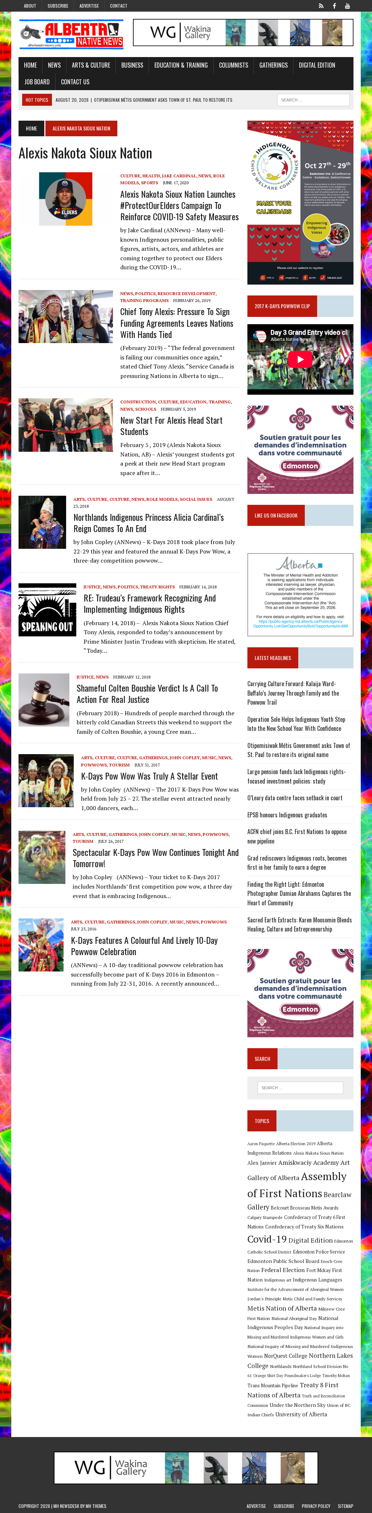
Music (209, 757)
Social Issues (196, 499)
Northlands (281, 1366)
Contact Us (75, 81)
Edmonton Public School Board (283, 1261)
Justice (92, 586)
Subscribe (58, 6)
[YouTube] (347, 5)
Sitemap (345, 1506)
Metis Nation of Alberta (282, 1308)
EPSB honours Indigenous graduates (287, 814)
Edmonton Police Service (319, 1252)
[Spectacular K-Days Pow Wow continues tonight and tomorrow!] (42, 879)
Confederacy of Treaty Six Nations (304, 1226)
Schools (145, 409)
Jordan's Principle (264, 1298)
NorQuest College (285, 1355)
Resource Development (186, 293)
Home (30, 65)
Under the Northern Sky (298, 1404)
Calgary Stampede (265, 1217)
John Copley (185, 757)
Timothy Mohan (336, 1375)
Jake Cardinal (179, 175)
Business (132, 65)
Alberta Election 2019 (295, 1143)
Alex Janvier (262, 1162)
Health (151, 175)
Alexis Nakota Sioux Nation (318, 1153)
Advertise (89, 6)
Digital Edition (317, 65)
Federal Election (283, 1270)
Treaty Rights (157, 586)
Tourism (119, 765)
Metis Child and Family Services (312, 1298)
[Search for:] (300, 1088)
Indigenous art (277, 1280)
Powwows (94, 765)
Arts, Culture (90, 499)
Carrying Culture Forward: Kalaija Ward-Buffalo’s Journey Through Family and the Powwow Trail (293, 693)
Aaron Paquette (261, 1143)
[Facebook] (334, 5)
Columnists (233, 65)
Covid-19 (267, 1239)
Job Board (37, 81)
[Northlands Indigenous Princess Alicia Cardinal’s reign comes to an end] (42, 544)
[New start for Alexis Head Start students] (66, 447)
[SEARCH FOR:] (313, 98)
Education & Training (181, 65)
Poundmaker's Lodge (302, 1375)
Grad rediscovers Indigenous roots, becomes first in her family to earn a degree (297, 863)
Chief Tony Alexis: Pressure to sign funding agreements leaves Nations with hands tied (176, 322)
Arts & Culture (91, 65)
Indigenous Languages (317, 1279)
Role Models (162, 499)
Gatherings (273, 65)
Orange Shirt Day (268, 1375)
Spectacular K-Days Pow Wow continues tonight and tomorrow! (156, 857)
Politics (145, 293)
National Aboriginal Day (294, 1318)
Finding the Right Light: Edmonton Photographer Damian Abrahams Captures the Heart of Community (299, 893)
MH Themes (96, 1506)
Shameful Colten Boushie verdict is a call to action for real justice (147, 693)
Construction (138, 402)
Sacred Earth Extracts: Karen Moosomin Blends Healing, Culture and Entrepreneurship (299, 925)
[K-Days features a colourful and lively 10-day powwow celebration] (41, 967)
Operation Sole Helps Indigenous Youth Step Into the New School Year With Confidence (296, 724)
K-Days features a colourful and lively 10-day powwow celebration (144, 945)
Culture (130, 175)
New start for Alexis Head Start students (171, 425)
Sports (149, 182)
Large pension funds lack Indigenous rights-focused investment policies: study (296, 776)
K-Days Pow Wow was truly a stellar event (149, 775)
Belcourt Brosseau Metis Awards (305, 1208)
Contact (119, 6)
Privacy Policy (316, 1506)
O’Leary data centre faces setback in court (295, 797)
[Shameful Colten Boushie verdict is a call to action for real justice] (44, 721)
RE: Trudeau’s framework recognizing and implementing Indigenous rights (150, 603)
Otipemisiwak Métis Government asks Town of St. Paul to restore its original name (298, 750)
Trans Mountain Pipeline (272, 1386)
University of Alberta (301, 1414)
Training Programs (144, 300)
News (54, 65)
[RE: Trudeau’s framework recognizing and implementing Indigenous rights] (47, 631)
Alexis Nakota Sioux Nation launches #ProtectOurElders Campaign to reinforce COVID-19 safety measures (179, 205)
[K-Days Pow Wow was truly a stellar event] (46, 802)
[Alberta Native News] (72, 34)
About (30, 6)
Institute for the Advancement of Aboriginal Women (295, 1289)
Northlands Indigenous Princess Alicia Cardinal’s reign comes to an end (148, 522)
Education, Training (205, 402)
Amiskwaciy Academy (308, 1162)
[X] (321, 5)
